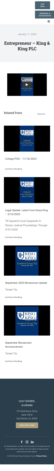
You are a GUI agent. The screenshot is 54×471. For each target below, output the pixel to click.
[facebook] (21, 442)
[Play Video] (27, 84)
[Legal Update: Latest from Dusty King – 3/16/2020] (27, 190)
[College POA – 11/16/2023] (27, 139)
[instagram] (27, 442)
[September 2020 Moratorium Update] (27, 260)
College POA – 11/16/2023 (21, 158)
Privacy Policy (41, 456)
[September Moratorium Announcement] (27, 320)
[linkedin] (32, 442)
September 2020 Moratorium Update (26, 282)
